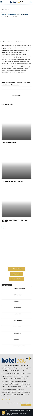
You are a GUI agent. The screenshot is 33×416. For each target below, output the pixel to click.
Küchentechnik (17, 301)
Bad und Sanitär (17, 326)
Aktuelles (7, 9)
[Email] (22, 77)
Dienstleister (16, 339)
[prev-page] (2, 227)
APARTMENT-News (16, 278)
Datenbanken (16, 273)
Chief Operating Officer (10, 82)
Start (3, 9)
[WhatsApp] (11, 77)
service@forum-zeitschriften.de (24, 403)
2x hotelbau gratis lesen (16, 268)
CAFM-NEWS (14, 396)
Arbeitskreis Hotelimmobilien (14, 394)
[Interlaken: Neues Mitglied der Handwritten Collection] (16, 200)
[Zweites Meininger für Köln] (16, 123)
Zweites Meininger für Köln (10, 142)
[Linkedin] (14, 77)
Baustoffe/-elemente (18, 320)
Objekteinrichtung (17, 333)
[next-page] (5, 227)
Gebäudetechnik (17, 314)
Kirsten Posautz (7, 16)
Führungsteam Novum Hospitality (23, 82)
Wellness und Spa (17, 294)
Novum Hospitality (6, 47)
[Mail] (6, 399)
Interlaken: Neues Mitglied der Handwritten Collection (14, 220)
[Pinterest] (7, 77)
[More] (29, 77)
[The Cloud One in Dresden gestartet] (16, 162)
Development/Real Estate (19, 346)
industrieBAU (24, 394)
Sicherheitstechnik (17, 307)
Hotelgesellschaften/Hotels (19, 288)
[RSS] (9, 399)
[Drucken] (25, 77)
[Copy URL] (18, 77)
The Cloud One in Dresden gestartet (12, 181)
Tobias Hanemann (15, 84)
